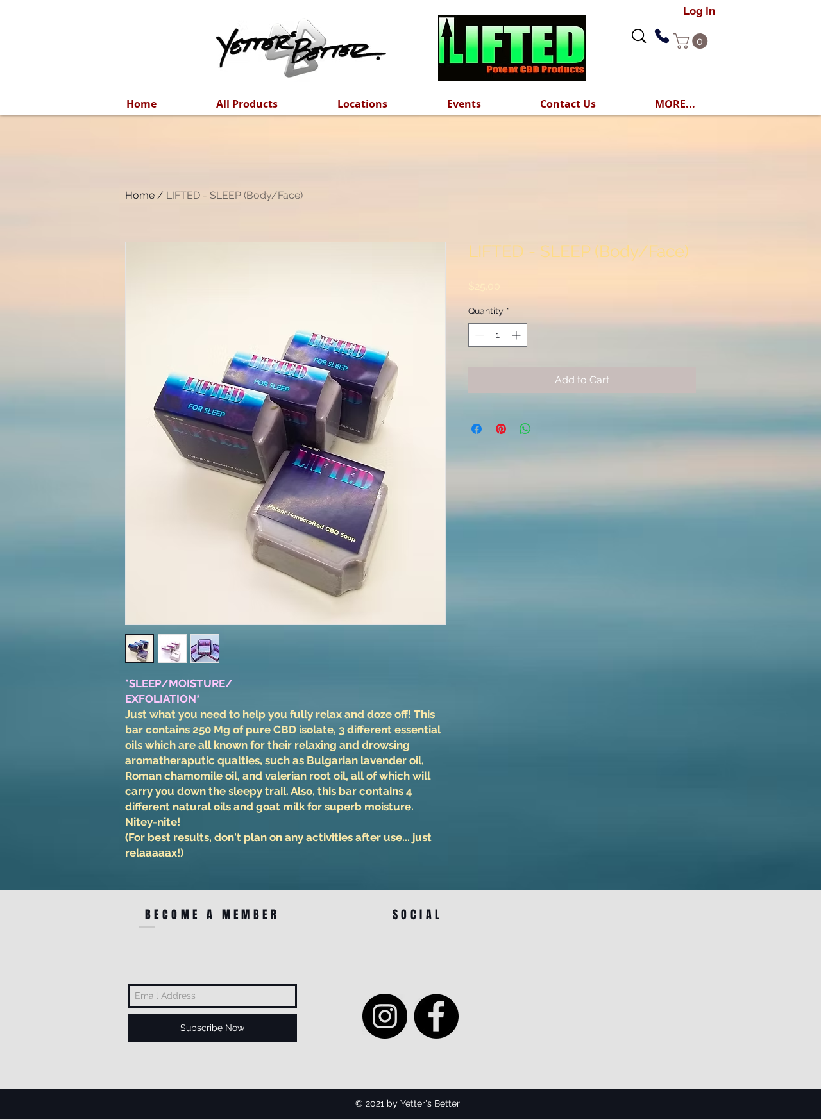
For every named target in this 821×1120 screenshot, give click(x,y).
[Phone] (661, 36)
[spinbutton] (497, 335)
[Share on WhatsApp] (525, 429)
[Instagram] (384, 1016)
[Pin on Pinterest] (501, 429)
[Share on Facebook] (476, 429)
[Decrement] (478, 335)
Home (140, 195)
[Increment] (517, 335)
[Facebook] (436, 1016)
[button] (675, 104)
